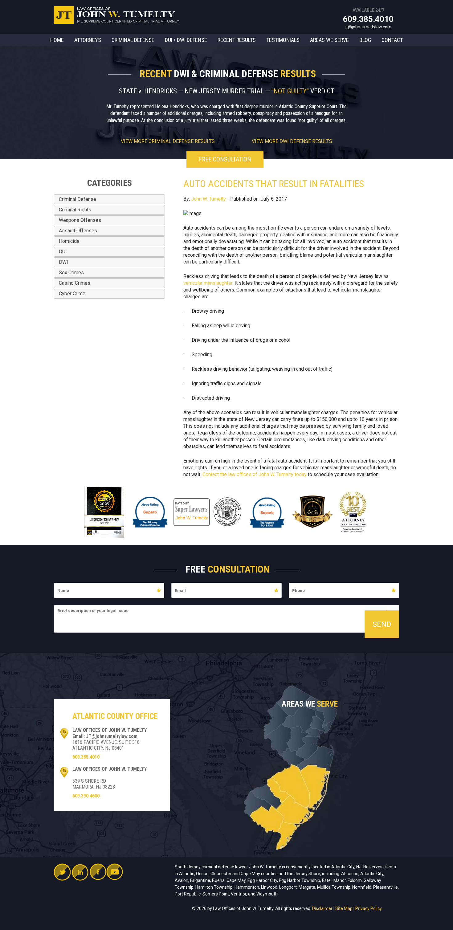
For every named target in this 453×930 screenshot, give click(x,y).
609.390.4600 (86, 796)
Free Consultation (225, 159)
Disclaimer (322, 908)
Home (57, 40)
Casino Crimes (74, 283)
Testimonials (283, 40)
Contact (392, 40)
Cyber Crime (72, 293)
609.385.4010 (368, 19)
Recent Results (237, 40)
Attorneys (87, 40)
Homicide (69, 241)
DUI (63, 252)
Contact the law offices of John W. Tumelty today (254, 474)
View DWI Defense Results (292, 141)
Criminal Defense (133, 40)
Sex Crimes (71, 272)
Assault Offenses (78, 231)
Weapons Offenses (80, 220)
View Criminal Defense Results (168, 141)
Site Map (344, 908)
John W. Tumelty (208, 199)
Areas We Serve (329, 40)
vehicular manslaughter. (208, 283)
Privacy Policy (368, 908)
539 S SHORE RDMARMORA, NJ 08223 (93, 784)
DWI (63, 262)
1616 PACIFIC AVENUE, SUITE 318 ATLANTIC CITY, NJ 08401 (106, 745)
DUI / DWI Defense (186, 40)
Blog (365, 40)
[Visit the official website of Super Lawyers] (191, 501)
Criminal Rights (75, 210)
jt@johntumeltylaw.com (368, 27)
